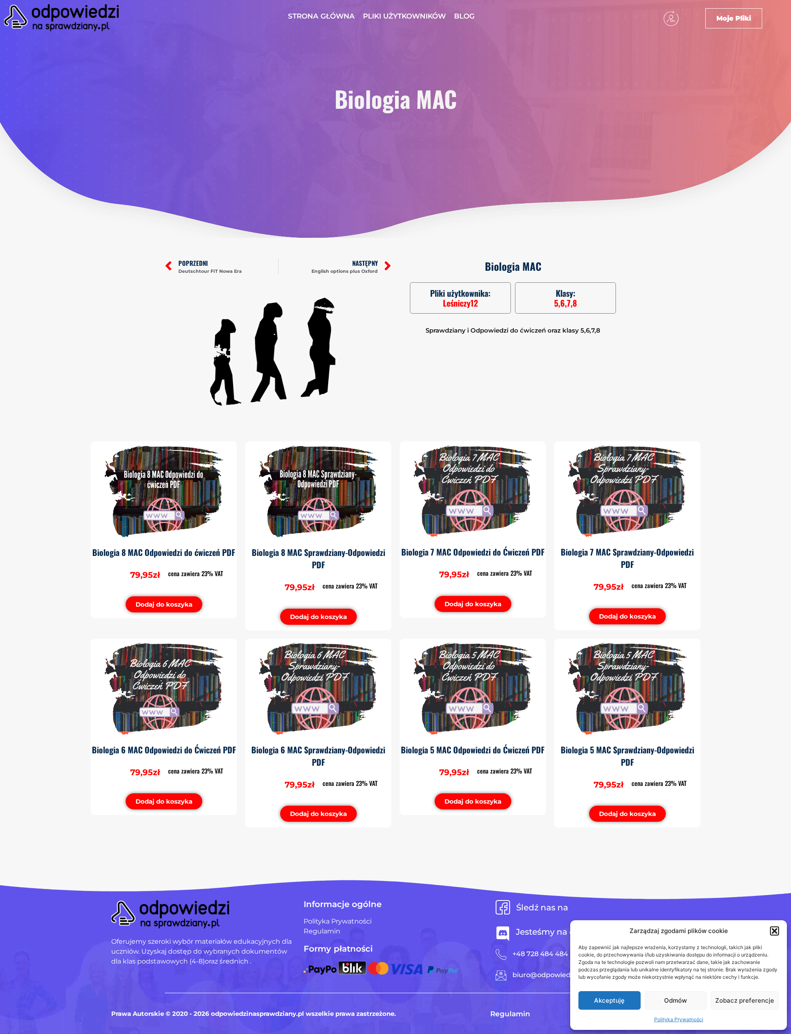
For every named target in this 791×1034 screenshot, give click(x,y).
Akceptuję (609, 1000)
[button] (774, 931)
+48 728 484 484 (540, 954)
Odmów (675, 1000)
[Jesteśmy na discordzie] (503, 933)
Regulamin (510, 1014)
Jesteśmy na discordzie (564, 932)
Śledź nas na (542, 907)
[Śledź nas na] (503, 907)
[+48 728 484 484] (501, 954)
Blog (464, 16)
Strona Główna (321, 16)
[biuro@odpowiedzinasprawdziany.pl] (501, 975)
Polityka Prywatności (678, 1019)
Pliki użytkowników (404, 16)
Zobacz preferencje (744, 1000)
